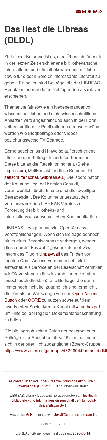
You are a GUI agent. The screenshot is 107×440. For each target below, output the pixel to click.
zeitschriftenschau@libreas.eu (33, 177)
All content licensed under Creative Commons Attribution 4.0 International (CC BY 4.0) (53, 383)
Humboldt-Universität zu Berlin (67, 402)
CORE (34, 300)
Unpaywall (49, 254)
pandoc (91, 414)
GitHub (31, 414)
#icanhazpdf (88, 306)
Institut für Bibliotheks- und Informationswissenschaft (54, 397)
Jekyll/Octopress (66, 414)
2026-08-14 (81, 433)
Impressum (15, 170)
